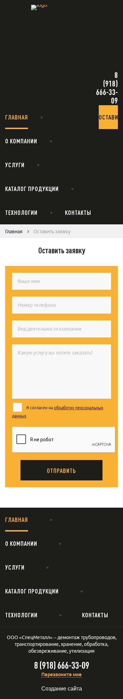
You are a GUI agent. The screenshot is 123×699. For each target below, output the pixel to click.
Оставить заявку (108, 121)
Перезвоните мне (61, 674)
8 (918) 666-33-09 (107, 87)
